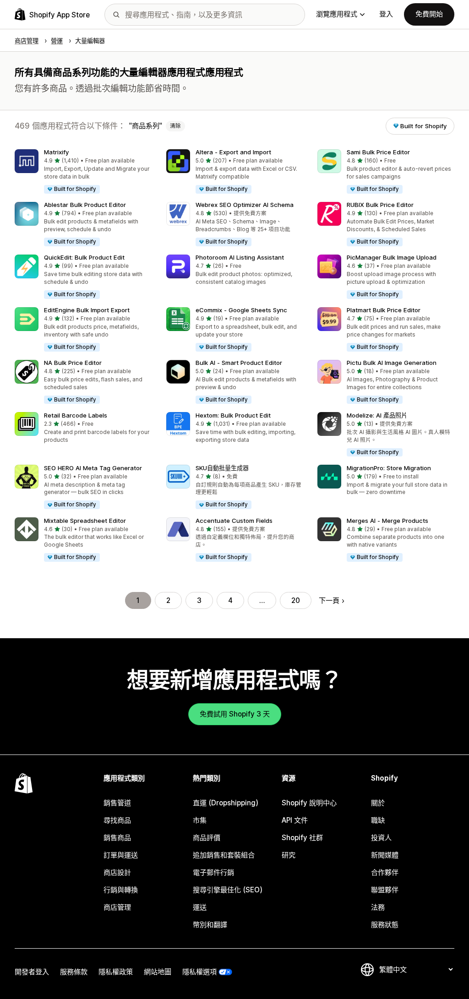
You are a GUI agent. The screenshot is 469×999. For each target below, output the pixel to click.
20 (295, 600)
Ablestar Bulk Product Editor (85, 204)
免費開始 (429, 14)
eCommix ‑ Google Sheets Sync (241, 310)
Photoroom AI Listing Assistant (240, 257)
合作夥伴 (384, 872)
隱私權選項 (199, 971)
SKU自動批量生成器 (222, 468)
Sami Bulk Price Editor (378, 152)
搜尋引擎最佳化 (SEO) (227, 889)
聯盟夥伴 (384, 889)
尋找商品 (117, 820)
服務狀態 (384, 924)
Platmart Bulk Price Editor (383, 310)
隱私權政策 (115, 971)
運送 (200, 907)
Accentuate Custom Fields (234, 520)
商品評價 (206, 837)
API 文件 (295, 820)
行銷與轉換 (121, 889)
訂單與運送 (121, 855)
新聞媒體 (384, 855)
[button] (83, 172)
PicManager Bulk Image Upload (391, 257)
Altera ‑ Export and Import (233, 152)
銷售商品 (117, 837)
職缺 (378, 820)
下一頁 (329, 600)
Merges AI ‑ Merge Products (387, 520)
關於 (378, 802)
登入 (386, 14)
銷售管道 (117, 802)
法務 (378, 907)
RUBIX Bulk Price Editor (380, 204)
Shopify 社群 (302, 837)
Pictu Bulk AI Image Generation (391, 362)
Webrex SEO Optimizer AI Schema (245, 204)
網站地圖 (157, 971)
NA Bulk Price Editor (73, 362)
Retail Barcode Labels (75, 415)
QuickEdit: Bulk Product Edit (84, 257)
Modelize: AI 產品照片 (377, 415)
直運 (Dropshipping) (225, 802)
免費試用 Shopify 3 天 (235, 714)
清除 (175, 126)
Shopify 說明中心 (309, 802)
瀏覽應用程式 (336, 14)
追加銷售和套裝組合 (224, 855)
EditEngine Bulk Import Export (87, 310)
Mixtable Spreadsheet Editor (85, 520)
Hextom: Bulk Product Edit (233, 415)
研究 (288, 855)
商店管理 (117, 907)
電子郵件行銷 (213, 872)
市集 (200, 820)
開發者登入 (32, 971)
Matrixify (56, 152)
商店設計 (117, 872)
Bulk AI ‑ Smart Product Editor (239, 362)
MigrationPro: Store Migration (389, 468)
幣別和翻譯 (210, 924)
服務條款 (73, 971)
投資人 (381, 837)
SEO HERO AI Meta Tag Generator (93, 468)
